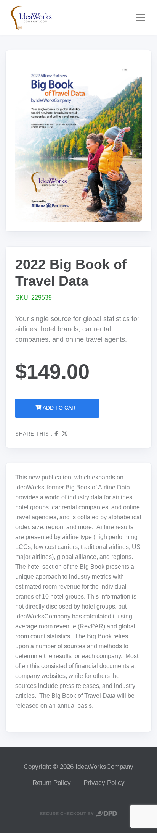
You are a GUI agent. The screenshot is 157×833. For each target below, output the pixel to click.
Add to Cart (60, 408)
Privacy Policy (104, 782)
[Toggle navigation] (140, 17)
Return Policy (51, 782)
